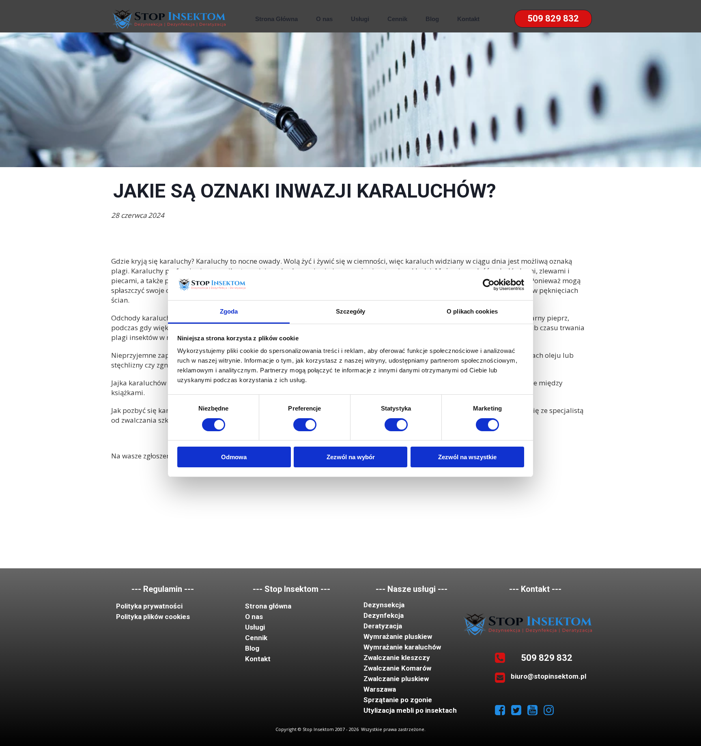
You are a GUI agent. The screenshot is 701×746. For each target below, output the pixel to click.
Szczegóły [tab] (351, 311)
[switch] (304, 424)
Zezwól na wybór (351, 457)
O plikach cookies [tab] (472, 311)
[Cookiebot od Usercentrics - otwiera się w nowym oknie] (488, 285)
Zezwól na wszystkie (467, 457)
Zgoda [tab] (229, 311)
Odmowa (234, 457)
